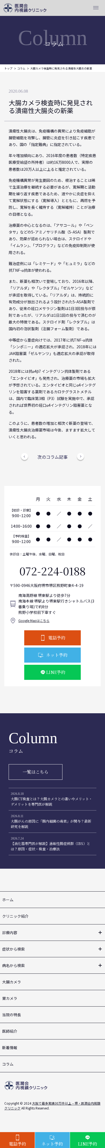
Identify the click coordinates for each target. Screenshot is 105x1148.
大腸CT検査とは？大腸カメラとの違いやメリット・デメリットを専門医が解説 (51, 801)
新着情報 (9, 1047)
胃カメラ (9, 998)
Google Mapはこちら (34, 620)
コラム (21, 68)
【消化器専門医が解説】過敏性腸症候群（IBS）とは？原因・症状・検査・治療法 (50, 846)
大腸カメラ (11, 982)
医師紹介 (9, 1031)
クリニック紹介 (15, 916)
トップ (8, 68)
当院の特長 (11, 1014)
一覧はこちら (35, 772)
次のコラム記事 (52, 457)
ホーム (7, 899)
